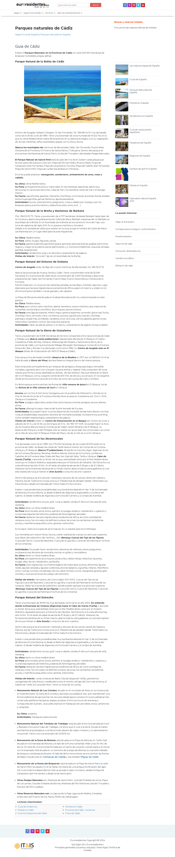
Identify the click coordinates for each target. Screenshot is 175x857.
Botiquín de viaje (124, 265)
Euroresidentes (78, 840)
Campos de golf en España (143, 169)
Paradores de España (140, 143)
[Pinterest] (134, 5)
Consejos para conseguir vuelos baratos (135, 229)
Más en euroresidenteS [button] (68, 13)
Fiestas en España (138, 185)
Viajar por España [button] (32, 13)
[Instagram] (129, 5)
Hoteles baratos (123, 236)
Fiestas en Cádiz (26, 810)
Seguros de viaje (123, 244)
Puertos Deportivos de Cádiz (32, 813)
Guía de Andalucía (27, 806)
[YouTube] (143, 5)
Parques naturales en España (55, 34)
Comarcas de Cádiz (54, 757)
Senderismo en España (141, 116)
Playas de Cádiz (90, 757)
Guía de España (30, 34)
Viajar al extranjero (124, 222)
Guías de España (138, 79)
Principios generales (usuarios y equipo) (75, 847)
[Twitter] (138, 5)
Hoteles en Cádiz (73, 806)
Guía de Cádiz (27, 46)
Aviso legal (102, 847)
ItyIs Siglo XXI (78, 844)
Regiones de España (140, 156)
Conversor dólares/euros (127, 251)
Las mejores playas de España (144, 66)
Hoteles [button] (49, 13)
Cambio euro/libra (124, 258)
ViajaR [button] (16, 13)
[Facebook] (125, 5)
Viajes (18, 34)
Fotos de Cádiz (72, 813)
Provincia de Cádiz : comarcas (80, 810)
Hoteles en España (139, 103)
